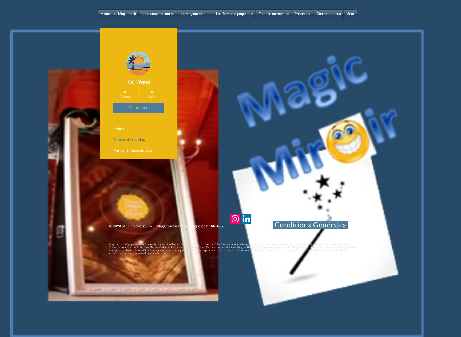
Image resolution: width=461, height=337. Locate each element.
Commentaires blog (129, 140)
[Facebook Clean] (258, 219)
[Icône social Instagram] (235, 219)
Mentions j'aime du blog (133, 150)
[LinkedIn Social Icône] (246, 219)
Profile (118, 129)
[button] (158, 14)
